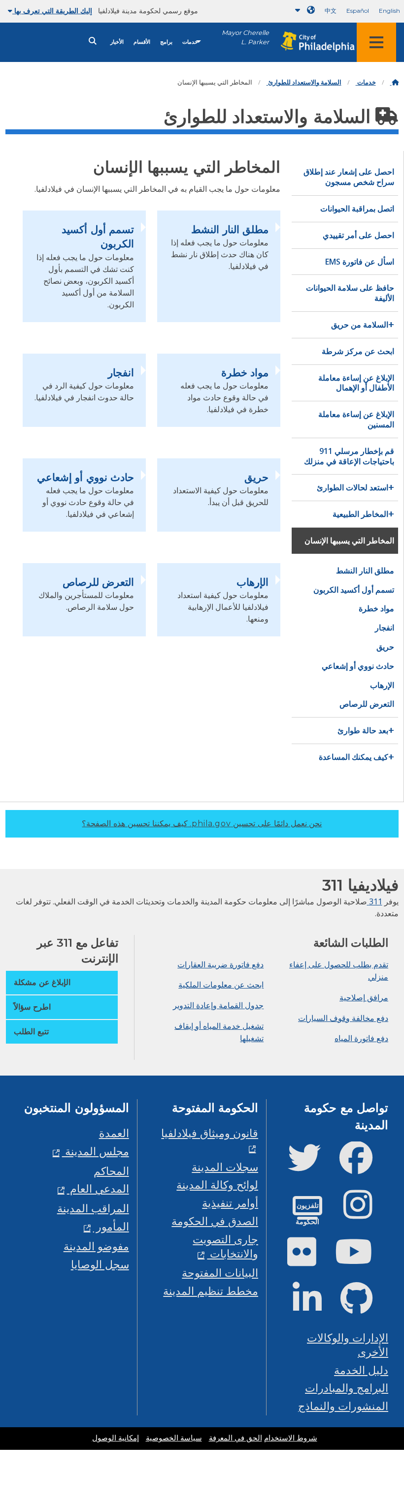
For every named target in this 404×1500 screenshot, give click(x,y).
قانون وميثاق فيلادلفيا (209, 1132)
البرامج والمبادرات (346, 1387)
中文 (331, 10)
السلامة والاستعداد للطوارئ (304, 82)
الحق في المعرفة (235, 1438)
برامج (166, 42)
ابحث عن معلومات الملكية (221, 984)
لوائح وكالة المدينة (217, 1184)
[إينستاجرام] (365, 1212)
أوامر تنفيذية (230, 1202)
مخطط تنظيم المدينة (210, 1290)
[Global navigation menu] (376, 42)
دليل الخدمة (361, 1370)
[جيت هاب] (364, 1306)
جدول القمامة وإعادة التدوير (218, 1005)
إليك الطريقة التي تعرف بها (52, 11)
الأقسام (142, 42)
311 (374, 901)
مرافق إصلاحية (363, 997)
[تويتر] (312, 1165)
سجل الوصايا (100, 1264)
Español (357, 10)
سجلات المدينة (225, 1166)
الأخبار (117, 42)
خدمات (190, 42)
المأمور (111, 1226)
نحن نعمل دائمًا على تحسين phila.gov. (202, 823)
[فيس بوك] (363, 1165)
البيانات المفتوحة (220, 1272)
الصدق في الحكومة (214, 1221)
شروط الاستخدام (290, 1438)
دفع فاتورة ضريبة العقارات (220, 964)
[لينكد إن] (315, 1306)
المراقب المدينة (93, 1208)
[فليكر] (309, 1259)
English (389, 10)
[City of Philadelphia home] (313, 42)
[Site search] (92, 41)
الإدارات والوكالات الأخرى (347, 1344)
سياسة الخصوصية (174, 1438)
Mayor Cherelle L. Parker (245, 37)
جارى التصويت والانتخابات (225, 1246)
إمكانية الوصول (115, 1438)
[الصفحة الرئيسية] (394, 82)
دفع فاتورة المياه (361, 1038)
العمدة (114, 1132)
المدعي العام (98, 1188)
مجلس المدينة (95, 1151)
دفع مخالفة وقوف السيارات (343, 1018)
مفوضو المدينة (96, 1246)
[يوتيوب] (361, 1259)
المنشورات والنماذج (343, 1405)
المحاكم (111, 1170)
